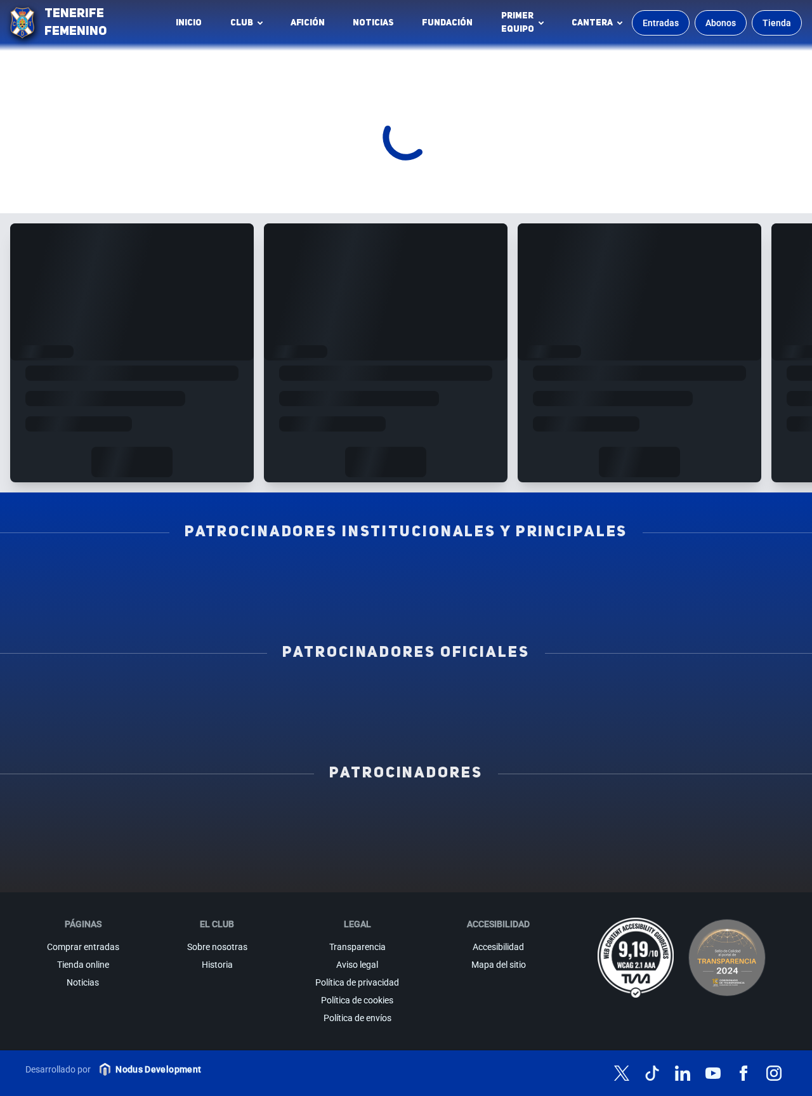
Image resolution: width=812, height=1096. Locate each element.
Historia (217, 965)
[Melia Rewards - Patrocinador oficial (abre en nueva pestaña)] (701, 694)
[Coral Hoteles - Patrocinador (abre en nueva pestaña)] (296, 870)
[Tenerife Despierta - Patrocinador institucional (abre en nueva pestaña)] (110, 573)
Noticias (373, 22)
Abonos (720, 23)
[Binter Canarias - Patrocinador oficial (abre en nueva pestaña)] (257, 694)
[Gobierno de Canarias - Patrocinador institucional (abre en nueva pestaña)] (554, 573)
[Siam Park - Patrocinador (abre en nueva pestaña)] (516, 814)
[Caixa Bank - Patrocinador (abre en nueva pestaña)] (296, 814)
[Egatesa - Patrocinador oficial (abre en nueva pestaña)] (110, 694)
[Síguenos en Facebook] (743, 1073)
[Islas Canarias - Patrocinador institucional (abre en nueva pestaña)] (257, 573)
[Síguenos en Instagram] (774, 1073)
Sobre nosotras (217, 947)
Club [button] (241, 22)
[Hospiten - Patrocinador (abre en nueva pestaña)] (75, 814)
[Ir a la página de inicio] (22, 23)
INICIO (189, 22)
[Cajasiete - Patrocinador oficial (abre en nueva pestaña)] (554, 694)
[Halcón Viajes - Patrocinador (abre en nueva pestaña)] (186, 842)
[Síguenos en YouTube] (713, 1073)
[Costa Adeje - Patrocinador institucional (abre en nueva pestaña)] (405, 573)
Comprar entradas (83, 947)
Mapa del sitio (498, 965)
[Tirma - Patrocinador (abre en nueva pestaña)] (736, 814)
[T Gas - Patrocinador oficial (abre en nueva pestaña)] (405, 694)
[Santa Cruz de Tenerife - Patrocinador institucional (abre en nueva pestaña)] (479, 601)
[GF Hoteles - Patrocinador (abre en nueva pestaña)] (186, 814)
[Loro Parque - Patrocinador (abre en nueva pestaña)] (406, 814)
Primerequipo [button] (517, 22)
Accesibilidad (498, 947)
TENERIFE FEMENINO (75, 23)
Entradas (661, 23)
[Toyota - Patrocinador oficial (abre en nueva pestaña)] (405, 721)
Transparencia (357, 947)
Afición (308, 22)
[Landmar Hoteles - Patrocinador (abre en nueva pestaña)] (516, 842)
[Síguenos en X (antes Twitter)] (621, 1073)
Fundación (450, 26)
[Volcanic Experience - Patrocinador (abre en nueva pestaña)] (296, 842)
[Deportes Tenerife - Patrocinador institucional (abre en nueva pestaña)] (701, 573)
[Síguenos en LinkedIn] (682, 1073)
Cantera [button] (592, 22)
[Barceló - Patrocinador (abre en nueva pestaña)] (736, 842)
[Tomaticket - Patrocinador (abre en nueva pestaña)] (516, 870)
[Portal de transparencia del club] (727, 958)
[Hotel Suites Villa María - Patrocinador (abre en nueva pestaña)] (75, 842)
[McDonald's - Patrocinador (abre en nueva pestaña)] (626, 814)
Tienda (777, 23)
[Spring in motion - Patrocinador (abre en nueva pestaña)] (406, 842)
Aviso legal (357, 965)
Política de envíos (357, 1018)
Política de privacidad (357, 982)
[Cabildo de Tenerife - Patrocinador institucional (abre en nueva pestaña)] (332, 601)
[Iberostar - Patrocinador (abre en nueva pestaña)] (626, 842)
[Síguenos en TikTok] (652, 1073)
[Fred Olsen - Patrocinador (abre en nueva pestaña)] (406, 870)
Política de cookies (357, 1000)
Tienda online (83, 965)
